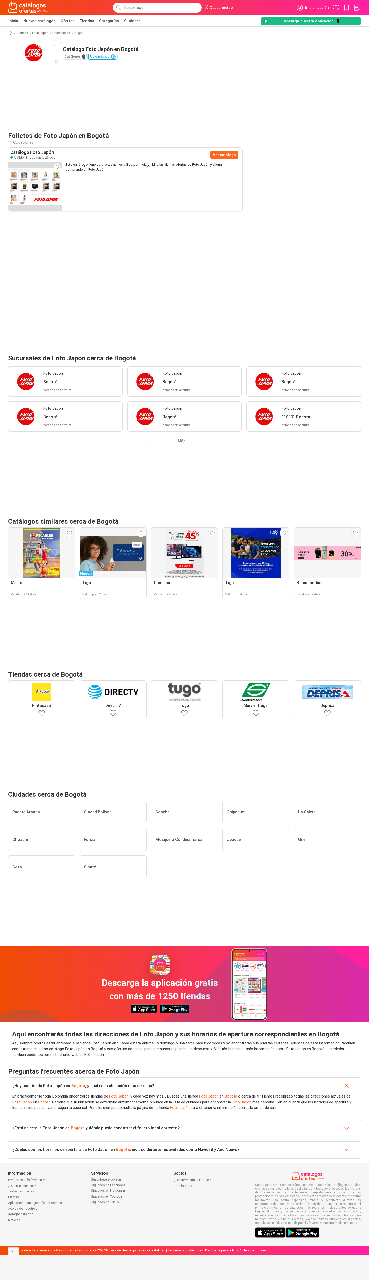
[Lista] (357, 8)
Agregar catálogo (21, 1214)
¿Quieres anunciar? (22, 1186)
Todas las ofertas (21, 1191)
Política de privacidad (221, 1250)
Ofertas (68, 21)
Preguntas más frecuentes (27, 1180)
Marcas (13, 1197)
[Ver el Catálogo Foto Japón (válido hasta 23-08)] (35, 186)
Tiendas (87, 21)
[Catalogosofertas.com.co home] (28, 7)
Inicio (13, 21)
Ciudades (132, 21)
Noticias (14, 1220)
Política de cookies (253, 1250)
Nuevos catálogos (39, 21)
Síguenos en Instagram (108, 1190)
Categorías (109, 21)
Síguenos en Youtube (106, 1196)
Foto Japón (40, 33)
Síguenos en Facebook (108, 1185)
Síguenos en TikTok (106, 1202)
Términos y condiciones (185, 1250)
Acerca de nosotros (22, 1208)
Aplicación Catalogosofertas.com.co (35, 1203)
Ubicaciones (61, 33)
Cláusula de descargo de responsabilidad (134, 1250)
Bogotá (78, 1085)
